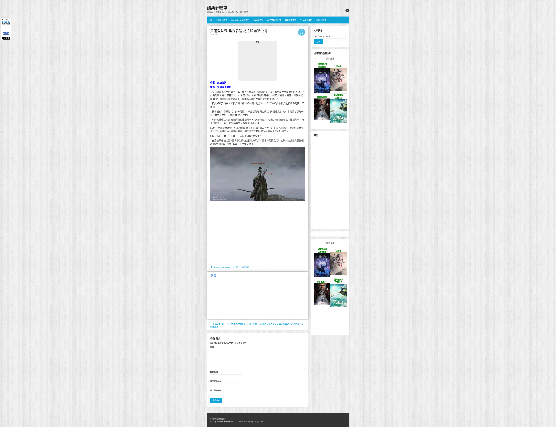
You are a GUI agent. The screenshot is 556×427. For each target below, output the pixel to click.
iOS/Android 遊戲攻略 (240, 20)
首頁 (211, 20)
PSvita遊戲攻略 (306, 20)
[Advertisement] (257, 62)
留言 (212, 347)
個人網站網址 (216, 390)
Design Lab (258, 421)
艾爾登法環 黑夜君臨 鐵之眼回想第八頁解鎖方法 (282, 324)
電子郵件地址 (216, 381)
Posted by (223, 267)
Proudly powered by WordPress (222, 421)
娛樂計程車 (217, 8)
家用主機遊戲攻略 (273, 20)
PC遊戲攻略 (258, 20)
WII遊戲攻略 (321, 20)
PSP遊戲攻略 (290, 20)
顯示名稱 (214, 372)
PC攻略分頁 (244, 267)
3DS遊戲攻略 (221, 20)
